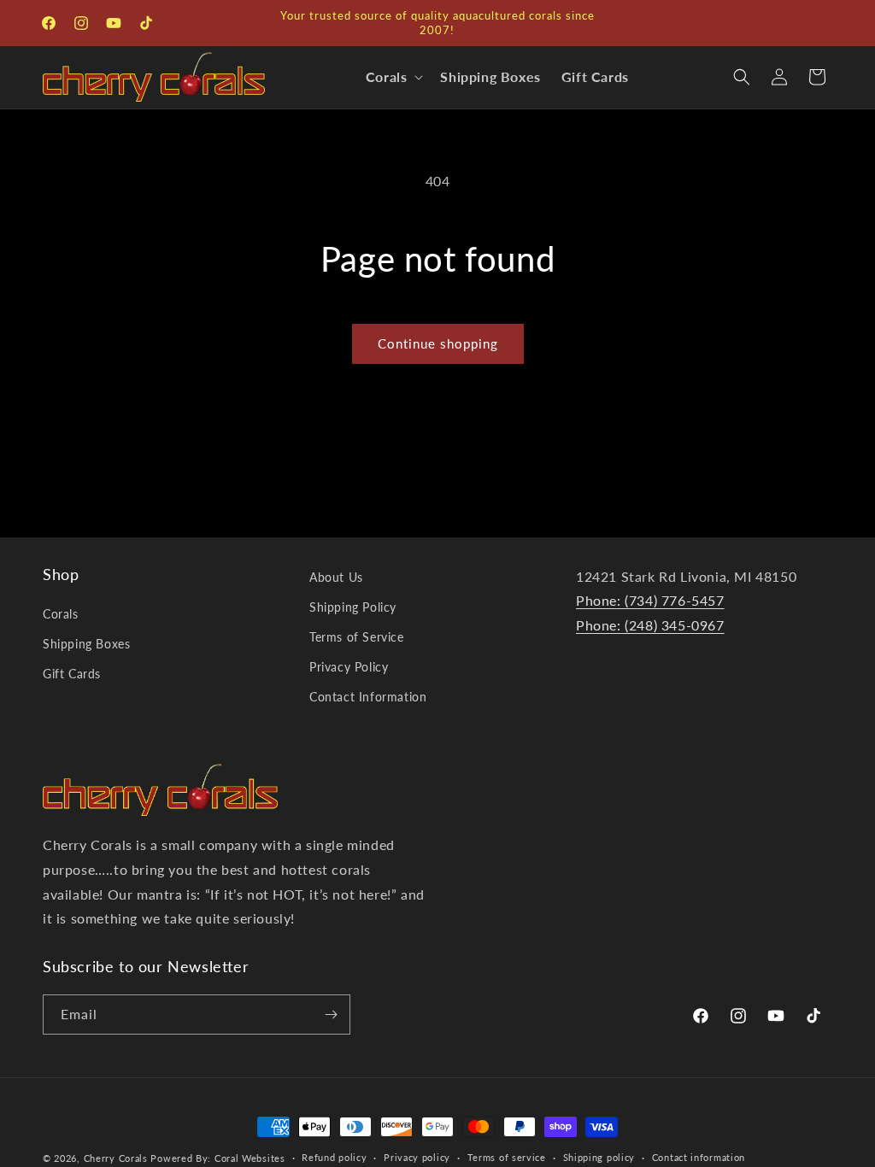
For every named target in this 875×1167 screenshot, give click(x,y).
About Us (336, 577)
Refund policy (334, 1157)
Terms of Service (356, 637)
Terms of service (506, 1157)
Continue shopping (438, 343)
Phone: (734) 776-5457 (650, 600)
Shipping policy (599, 1157)
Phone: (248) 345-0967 (650, 625)
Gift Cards (72, 673)
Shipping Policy (352, 607)
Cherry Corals (116, 1158)
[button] (393, 77)
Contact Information (367, 696)
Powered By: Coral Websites (217, 1158)
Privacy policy (417, 1157)
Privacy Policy (348, 667)
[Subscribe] (330, 1014)
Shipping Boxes (86, 643)
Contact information (698, 1157)
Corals (61, 614)
